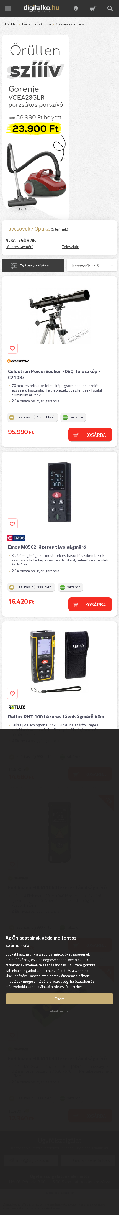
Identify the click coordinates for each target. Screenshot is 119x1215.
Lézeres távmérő (19, 246)
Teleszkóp (70, 246)
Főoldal (11, 24)
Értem (59, 999)
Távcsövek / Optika (36, 24)
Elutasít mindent (59, 1011)
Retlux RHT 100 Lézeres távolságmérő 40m (56, 716)
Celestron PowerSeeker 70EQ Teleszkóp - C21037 (54, 374)
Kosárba (95, 435)
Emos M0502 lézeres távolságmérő (47, 547)
